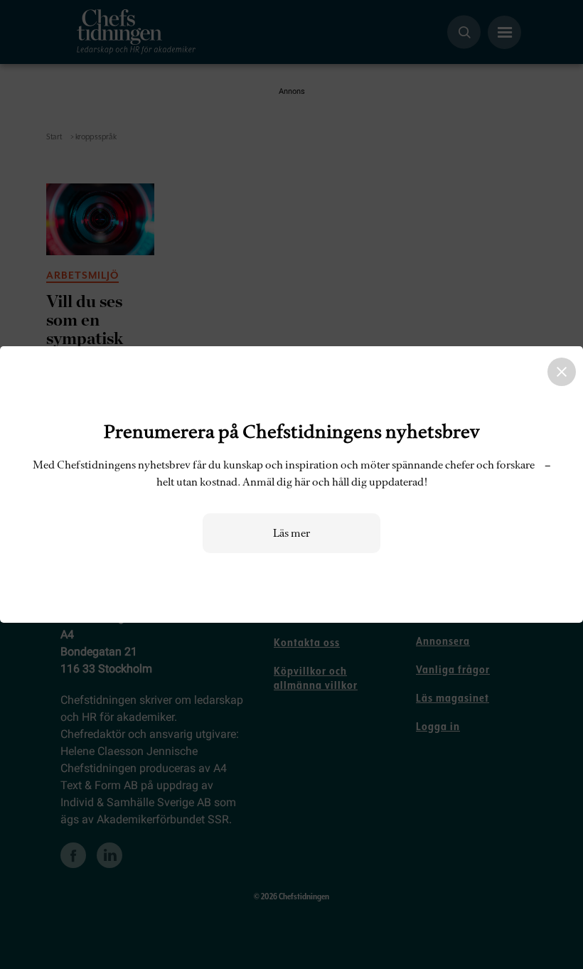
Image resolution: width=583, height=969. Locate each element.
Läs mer (291, 533)
